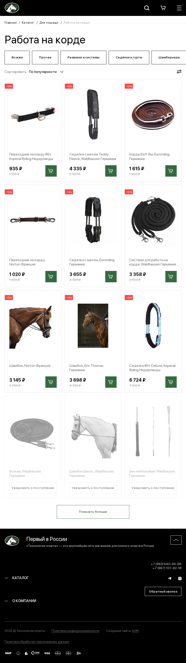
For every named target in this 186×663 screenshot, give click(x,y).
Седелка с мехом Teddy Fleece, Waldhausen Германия (92, 156)
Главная (11, 22)
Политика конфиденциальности (75, 630)
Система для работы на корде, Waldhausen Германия (152, 262)
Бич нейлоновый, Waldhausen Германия (152, 473)
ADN (135, 630)
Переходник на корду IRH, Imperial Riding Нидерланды (31, 156)
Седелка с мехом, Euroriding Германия (92, 262)
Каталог (28, 22)
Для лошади (49, 22)
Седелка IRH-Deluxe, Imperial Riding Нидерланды (152, 367)
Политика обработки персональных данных (37, 641)
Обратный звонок (163, 591)
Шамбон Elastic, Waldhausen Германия (91, 473)
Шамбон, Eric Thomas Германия (86, 367)
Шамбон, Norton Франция (29, 365)
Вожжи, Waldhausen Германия (25, 473)
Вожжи (17, 57)
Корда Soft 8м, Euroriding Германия (149, 156)
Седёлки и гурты (129, 57)
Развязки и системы (83, 57)
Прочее (45, 57)
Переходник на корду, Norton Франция (27, 262)
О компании (24, 600)
